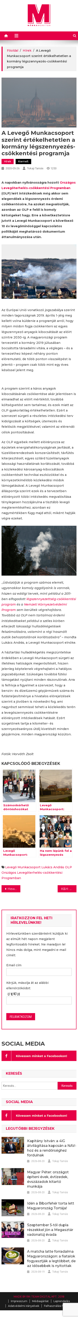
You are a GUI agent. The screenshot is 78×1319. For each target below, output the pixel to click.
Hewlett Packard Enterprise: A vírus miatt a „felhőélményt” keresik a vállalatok (14, 889)
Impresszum (19, 1301)
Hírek (7, 161)
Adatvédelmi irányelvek (23, 1306)
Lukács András (52, 867)
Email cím (13, 965)
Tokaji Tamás (35, 168)
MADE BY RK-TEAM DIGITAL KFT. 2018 (39, 1296)
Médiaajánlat (40, 1301)
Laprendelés (62, 1301)
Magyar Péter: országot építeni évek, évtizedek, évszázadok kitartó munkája (48, 1179)
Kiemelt (23, 161)
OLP (68, 867)
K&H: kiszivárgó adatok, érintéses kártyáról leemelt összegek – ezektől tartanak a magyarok (68, 889)
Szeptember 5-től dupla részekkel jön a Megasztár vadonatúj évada (50, 1230)
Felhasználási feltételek (59, 1306)
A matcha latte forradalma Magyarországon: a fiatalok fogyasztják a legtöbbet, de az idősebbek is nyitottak (51, 1258)
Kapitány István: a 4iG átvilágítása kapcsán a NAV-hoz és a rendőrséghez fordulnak (51, 1148)
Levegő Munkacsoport (23, 867)
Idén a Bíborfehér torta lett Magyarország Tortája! (50, 1205)
